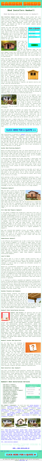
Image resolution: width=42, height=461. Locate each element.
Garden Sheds (23, 429)
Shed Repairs (12, 438)
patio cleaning (5, 410)
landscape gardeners (33, 406)
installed (19, 196)
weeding (31, 409)
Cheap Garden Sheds (35, 432)
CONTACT (33, 7)
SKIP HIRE (10, 415)
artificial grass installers (31, 413)
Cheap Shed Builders (6, 434)
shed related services (35, 336)
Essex (10, 337)
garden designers (34, 405)
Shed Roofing (20, 431)
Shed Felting (25, 432)
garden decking (34, 412)
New (4, 451)
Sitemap (2, 451)
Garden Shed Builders (6, 439)
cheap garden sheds (6, 333)
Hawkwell (23, 134)
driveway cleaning (15, 412)
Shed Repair (37, 434)
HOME (27, 7)
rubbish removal (11, 413)
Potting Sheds (17, 439)
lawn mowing (10, 408)
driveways (25, 408)
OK (26, 460)
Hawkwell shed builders (17, 312)
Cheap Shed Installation (12, 429)
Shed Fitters (28, 431)
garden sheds (4, 329)
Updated (7, 451)
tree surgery (17, 409)
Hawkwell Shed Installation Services (15, 382)
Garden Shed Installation (16, 435)
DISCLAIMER (38, 7)
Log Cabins (9, 432)
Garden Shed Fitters (34, 429)
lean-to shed (12, 262)
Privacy (40, 451)
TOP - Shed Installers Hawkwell (9, 441)
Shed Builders (36, 438)
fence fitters (26, 415)
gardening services (12, 406)
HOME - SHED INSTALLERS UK (21, 448)
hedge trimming (37, 410)
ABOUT (30, 7)
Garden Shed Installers (8, 431)
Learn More (22, 460)
